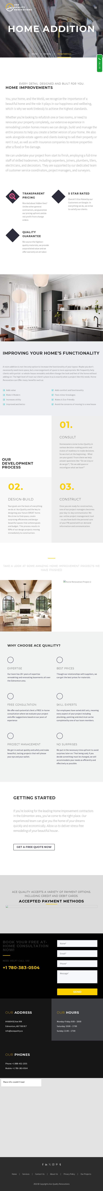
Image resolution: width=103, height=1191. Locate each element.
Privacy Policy (69, 1174)
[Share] (19, 613)
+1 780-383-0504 (21, 967)
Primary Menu (95, 8)
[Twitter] (50, 1164)
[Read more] (29, 671)
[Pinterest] (57, 1164)
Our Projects (86, 1174)
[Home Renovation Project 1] (5, 613)
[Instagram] (53, 1164)
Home (14, 1174)
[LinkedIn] (46, 1164)
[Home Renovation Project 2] (56, 613)
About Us (54, 1174)
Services (26, 1174)
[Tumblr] (60, 1164)
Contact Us (40, 1174)
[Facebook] (43, 1164)
